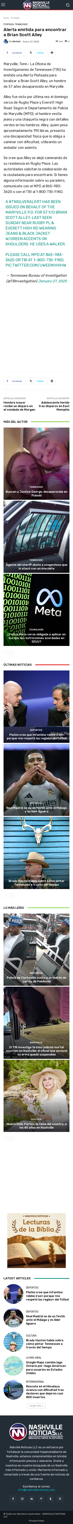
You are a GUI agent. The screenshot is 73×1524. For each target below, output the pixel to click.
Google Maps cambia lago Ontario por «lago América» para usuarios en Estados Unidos (46, 1368)
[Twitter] (60, 1498)
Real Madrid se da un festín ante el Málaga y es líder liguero (36, 809)
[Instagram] (22, 1498)
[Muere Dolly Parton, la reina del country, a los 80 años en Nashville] (36, 1096)
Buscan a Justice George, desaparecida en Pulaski (36, 493)
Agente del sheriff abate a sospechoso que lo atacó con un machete (36, 566)
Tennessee (21, 24)
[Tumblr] (50, 1498)
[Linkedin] (31, 1498)
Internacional (35, 1382)
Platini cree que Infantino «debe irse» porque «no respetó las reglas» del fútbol (36, 736)
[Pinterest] (41, 1498)
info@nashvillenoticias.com (36, 1490)
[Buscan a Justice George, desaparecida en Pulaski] (36, 464)
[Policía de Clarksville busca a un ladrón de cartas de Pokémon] (36, 950)
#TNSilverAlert (25, 201)
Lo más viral (33, 1358)
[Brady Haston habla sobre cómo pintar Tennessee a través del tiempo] (36, 853)
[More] (52, 52)
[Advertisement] (36, 329)
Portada (15, 17)
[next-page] (11, 652)
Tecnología (36, 629)
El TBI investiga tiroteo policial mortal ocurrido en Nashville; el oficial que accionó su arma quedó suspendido (36, 1050)
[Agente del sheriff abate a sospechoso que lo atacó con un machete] (36, 537)
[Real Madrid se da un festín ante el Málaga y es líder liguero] (36, 780)
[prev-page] (6, 652)
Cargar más (35, 1405)
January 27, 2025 (52, 281)
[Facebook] (12, 1498)
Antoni (16, 41)
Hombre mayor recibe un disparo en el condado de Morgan (19, 406)
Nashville (36, 973)
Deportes (36, 730)
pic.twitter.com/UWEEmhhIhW (35, 265)
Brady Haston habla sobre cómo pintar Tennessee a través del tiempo (36, 882)
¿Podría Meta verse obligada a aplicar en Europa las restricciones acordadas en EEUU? (36, 638)
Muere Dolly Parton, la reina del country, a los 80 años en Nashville (37, 1125)
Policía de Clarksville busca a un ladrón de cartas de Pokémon (36, 979)
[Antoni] (6, 41)
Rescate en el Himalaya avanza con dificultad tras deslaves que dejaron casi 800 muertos (45, 1392)
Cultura (36, 876)
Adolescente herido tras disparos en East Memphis (54, 406)
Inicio (6, 17)
